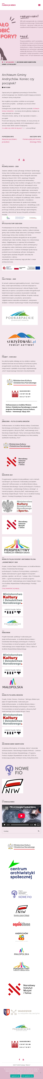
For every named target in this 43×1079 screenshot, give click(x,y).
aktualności (10, 62)
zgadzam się (15, 1076)
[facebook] (19, 160)
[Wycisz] (35, 825)
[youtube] (24, 160)
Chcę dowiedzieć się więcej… (11, 588)
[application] (21, 816)
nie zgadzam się (27, 1076)
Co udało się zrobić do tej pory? (12, 128)
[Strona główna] (3, 62)
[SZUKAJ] (38, 831)
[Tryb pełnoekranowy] (38, 825)
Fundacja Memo (9, 5)
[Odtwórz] (5, 825)
